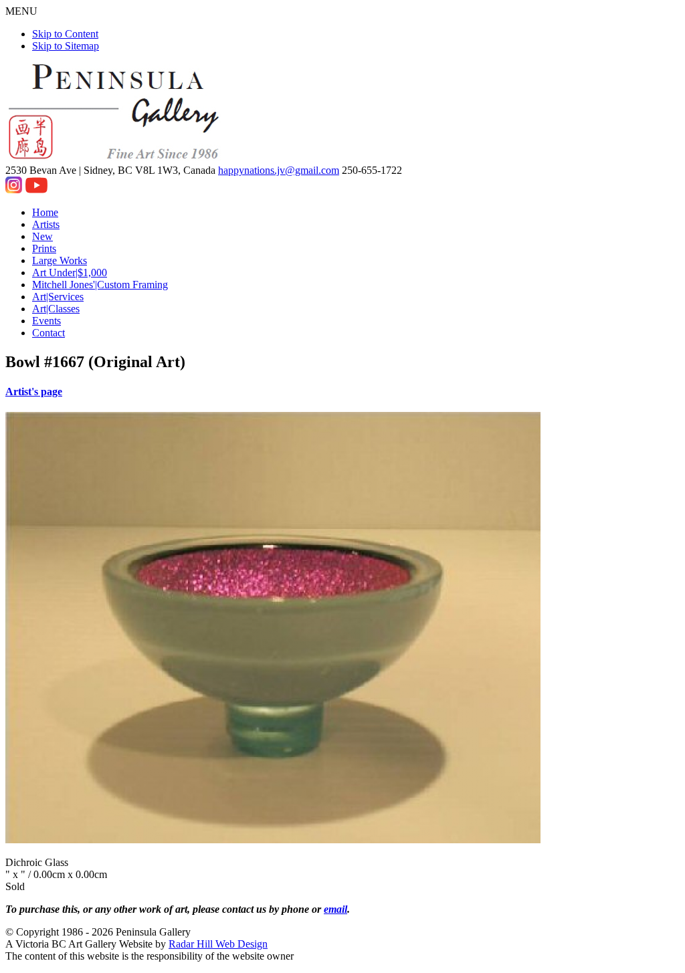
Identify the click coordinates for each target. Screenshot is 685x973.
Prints (44, 248)
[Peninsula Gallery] (115, 158)
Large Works (59, 260)
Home (45, 212)
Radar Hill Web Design (218, 944)
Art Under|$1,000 (69, 272)
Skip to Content (65, 33)
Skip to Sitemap (65, 45)
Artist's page (33, 391)
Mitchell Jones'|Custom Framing (100, 284)
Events (46, 320)
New (42, 236)
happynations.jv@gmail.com (278, 170)
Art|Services (58, 296)
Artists (46, 224)
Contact (48, 332)
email (335, 909)
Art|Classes (56, 308)
